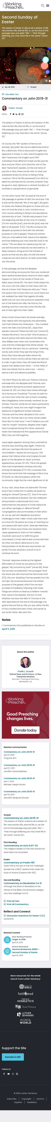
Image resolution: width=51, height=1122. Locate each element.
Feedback (32, 1102)
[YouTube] (8, 1074)
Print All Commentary (17, 904)
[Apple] (13, 1074)
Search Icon (42, 5)
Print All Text (12, 901)
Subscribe (11, 1098)
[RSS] (17, 1074)
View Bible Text (12, 94)
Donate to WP (13, 1057)
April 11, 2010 (8, 628)
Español (18, 1102)
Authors (40, 1098)
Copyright (26, 1098)
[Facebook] (4, 1074)
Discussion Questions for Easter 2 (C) (25, 915)
